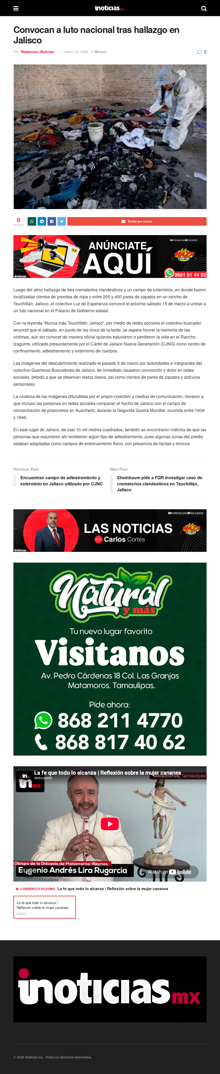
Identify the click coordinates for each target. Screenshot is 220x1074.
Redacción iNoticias (37, 51)
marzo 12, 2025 (76, 51)
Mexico (100, 51)
